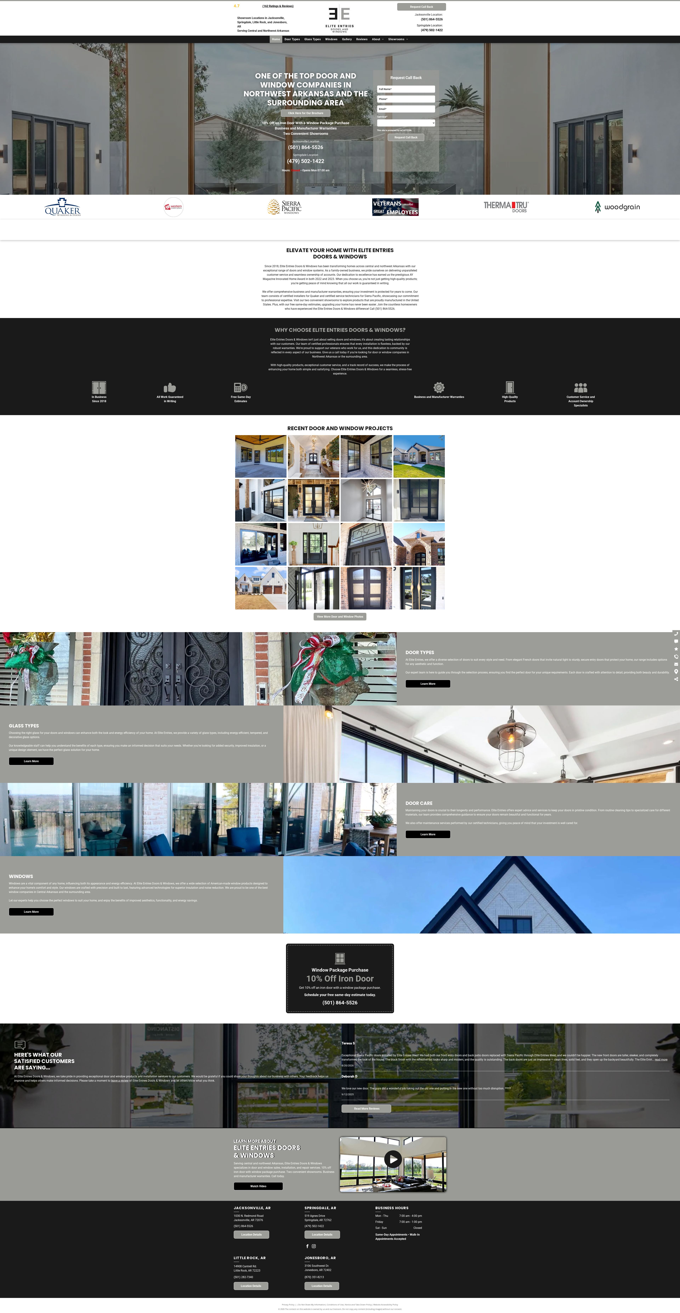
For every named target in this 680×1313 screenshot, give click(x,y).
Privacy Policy (288, 1304)
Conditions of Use (335, 1304)
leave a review (120, 1080)
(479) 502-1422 (432, 30)
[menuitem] (276, 39)
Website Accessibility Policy (385, 1304)
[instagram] (314, 1246)
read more (661, 1059)
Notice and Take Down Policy (358, 1304)
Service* (382, 116)
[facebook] (307, 1246)
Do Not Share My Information (311, 1304)
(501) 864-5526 (305, 147)
